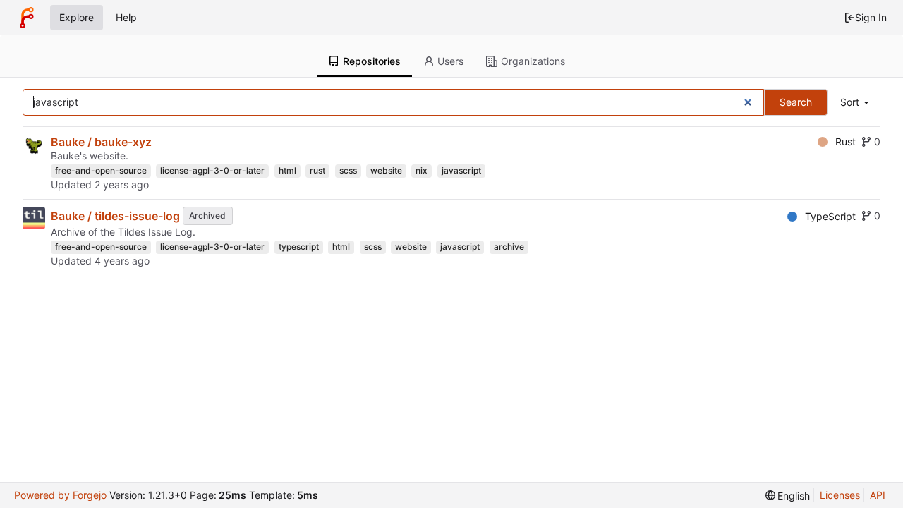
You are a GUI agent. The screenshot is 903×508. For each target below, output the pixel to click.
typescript (299, 246)
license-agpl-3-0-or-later (212, 170)
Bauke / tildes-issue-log (115, 216)
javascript (461, 170)
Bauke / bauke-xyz (101, 142)
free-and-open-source (101, 170)
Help (126, 17)
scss (348, 170)
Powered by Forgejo (60, 495)
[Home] (27, 17)
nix (422, 170)
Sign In (871, 17)
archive (509, 246)
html (287, 170)
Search (796, 102)
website (386, 170)
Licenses (840, 495)
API (877, 495)
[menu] (855, 102)
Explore (76, 17)
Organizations (533, 61)
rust (317, 170)
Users (450, 61)
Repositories (372, 61)
